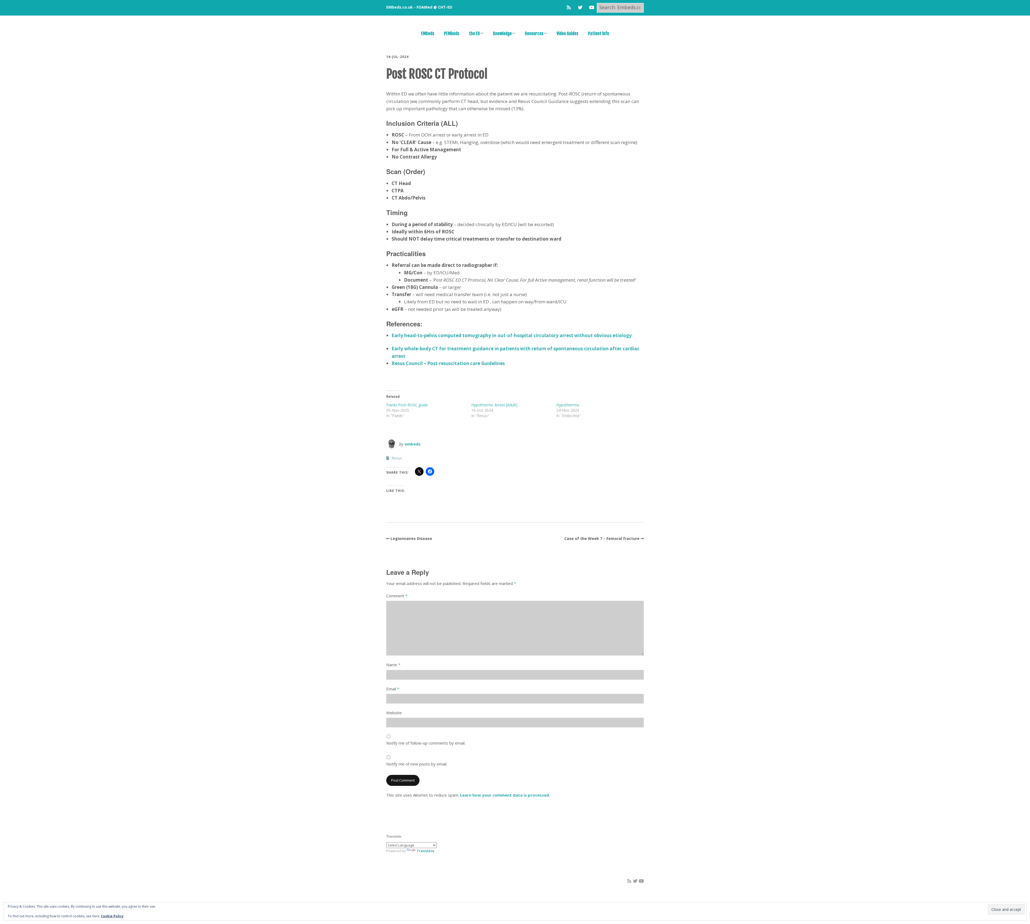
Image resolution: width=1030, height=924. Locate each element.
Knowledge (502, 33)
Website (394, 712)
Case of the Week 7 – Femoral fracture (601, 538)
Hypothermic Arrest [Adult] (494, 404)
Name (393, 664)
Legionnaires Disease (411, 538)
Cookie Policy (112, 916)
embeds (412, 444)
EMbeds (427, 33)
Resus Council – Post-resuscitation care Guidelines (448, 363)
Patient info (598, 33)
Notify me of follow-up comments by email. (425, 743)
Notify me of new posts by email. (416, 764)
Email (392, 688)
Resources (534, 33)
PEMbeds (451, 33)
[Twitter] (580, 7)
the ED (474, 33)
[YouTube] (591, 7)
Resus (396, 458)
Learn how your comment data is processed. (505, 795)
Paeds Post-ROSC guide (407, 404)
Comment (396, 595)
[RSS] (570, 7)
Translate (425, 850)
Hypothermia (567, 404)
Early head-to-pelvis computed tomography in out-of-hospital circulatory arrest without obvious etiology (512, 335)
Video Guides (567, 33)
